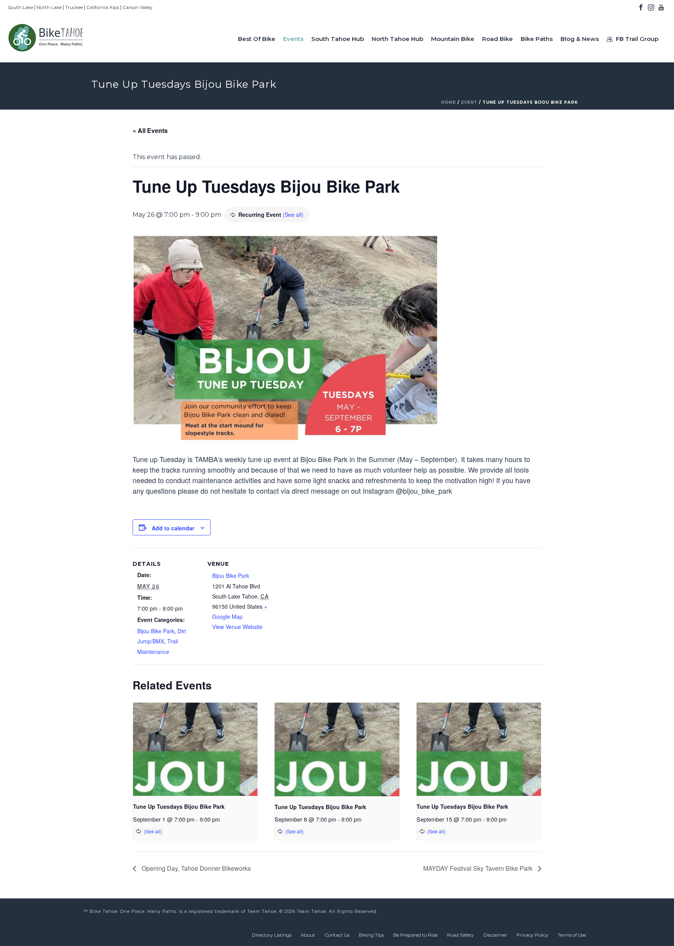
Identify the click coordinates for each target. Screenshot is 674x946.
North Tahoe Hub (397, 39)
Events (293, 39)
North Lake (49, 7)
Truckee (74, 7)
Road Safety (460, 935)
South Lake (20, 7)
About (308, 935)
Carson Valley (137, 7)
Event (469, 102)
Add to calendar (173, 528)
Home (448, 102)
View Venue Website (237, 627)
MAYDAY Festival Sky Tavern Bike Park (478, 868)
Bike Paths (537, 39)
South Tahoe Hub (337, 39)
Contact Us (337, 935)
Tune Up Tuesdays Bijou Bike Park (179, 806)
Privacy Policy (532, 935)
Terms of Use (572, 935)
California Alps (102, 7)
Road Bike (497, 39)
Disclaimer (495, 935)
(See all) (293, 214)
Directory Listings (271, 935)
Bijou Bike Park (155, 631)
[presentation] (195, 749)
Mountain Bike (452, 39)
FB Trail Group (637, 39)
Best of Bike (256, 39)
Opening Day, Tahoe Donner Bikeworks (195, 868)
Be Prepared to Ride (415, 935)
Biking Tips (371, 935)
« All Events (150, 130)
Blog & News (579, 39)
